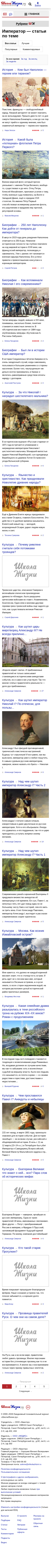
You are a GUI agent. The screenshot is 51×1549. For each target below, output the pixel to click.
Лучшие (25, 43)
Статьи (4, 1525)
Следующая (24, 1391)
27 (43, 691)
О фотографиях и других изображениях (19, 1477)
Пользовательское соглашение (15, 1472)
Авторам (21, 1525)
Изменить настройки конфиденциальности (21, 1507)
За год (24, 59)
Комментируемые (31, 49)
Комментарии (7, 1533)
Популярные (11, 49)
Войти (38, 5)
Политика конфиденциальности (15, 1469)
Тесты (4, 1529)
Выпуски (5, 1516)
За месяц (32, 59)
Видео (4, 1542)
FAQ (19, 1520)
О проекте (22, 1516)
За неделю (11, 61)
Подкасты (5, 1538)
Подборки (5, 1520)
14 (43, 842)
